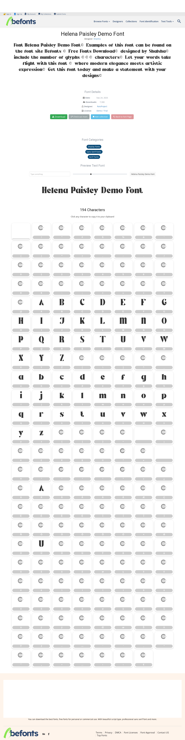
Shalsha (97, 39)
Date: (87, 97)
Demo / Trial (102, 110)
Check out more (80, 116)
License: (88, 110)
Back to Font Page (124, 116)
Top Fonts (102, 735)
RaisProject (102, 106)
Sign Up (18, 14)
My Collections (46, 14)
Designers (118, 21)
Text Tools (166, 21)
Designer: (88, 106)
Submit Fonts (61, 14)
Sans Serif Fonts (94, 151)
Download (60, 116)
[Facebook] (48, 734)
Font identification (149, 21)
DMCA (118, 732)
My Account (31, 14)
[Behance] (44, 734)
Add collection (101, 116)
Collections (131, 21)
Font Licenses (131, 732)
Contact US (163, 732)
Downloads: (91, 102)
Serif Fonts (94, 157)
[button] (179, 22)
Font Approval (147, 732)
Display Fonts (94, 146)
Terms (99, 732)
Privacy (108, 732)
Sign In (7, 14)
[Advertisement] (92, 699)
